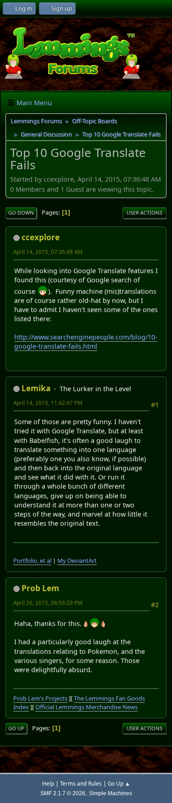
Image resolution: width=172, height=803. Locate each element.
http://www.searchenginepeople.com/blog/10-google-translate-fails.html (85, 341)
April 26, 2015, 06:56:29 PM (48, 602)
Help (48, 783)
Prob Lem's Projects (40, 698)
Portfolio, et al (32, 560)
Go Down (21, 212)
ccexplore (41, 237)
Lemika (36, 388)
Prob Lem (40, 588)
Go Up (16, 728)
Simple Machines (110, 793)
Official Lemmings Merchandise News (86, 707)
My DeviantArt (77, 560)
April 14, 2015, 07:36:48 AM (48, 251)
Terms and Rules (81, 783)
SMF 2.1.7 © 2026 (62, 793)
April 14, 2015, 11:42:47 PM (48, 402)
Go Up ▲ (119, 783)
